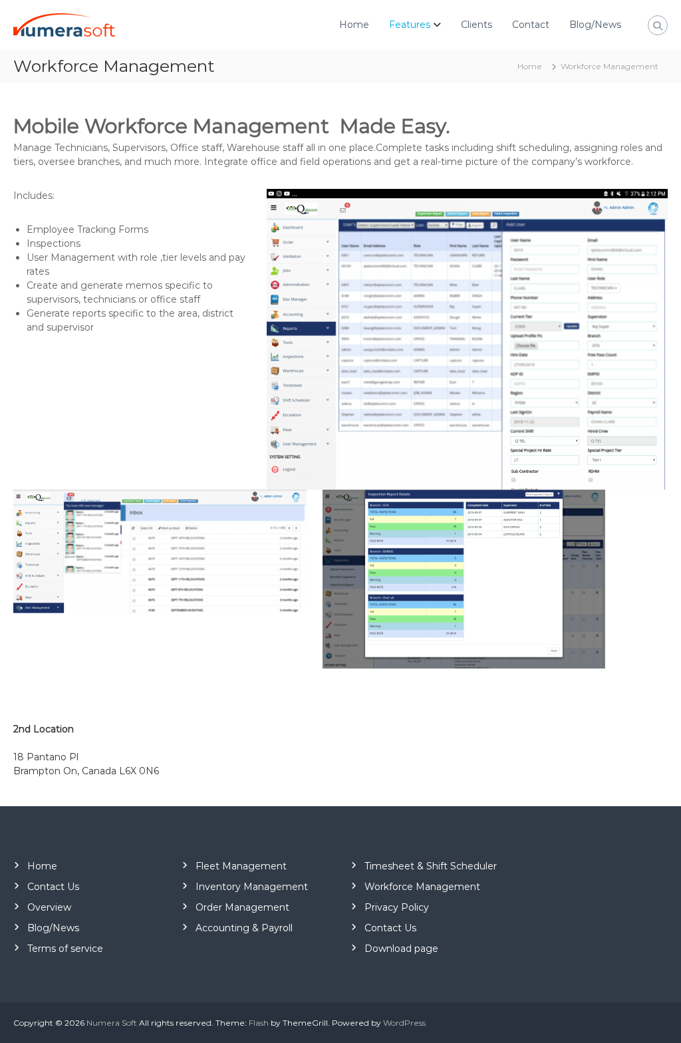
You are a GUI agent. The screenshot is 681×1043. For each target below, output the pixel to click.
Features (409, 25)
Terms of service (65, 949)
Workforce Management (422, 887)
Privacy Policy (396, 907)
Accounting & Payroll (244, 928)
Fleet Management (241, 866)
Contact (530, 25)
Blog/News (595, 25)
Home (354, 25)
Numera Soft (111, 1023)
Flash (259, 1023)
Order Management (242, 907)
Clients (476, 25)
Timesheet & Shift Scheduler (430, 866)
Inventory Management (252, 887)
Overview (49, 907)
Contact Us (53, 887)
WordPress (404, 1023)
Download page (401, 949)
